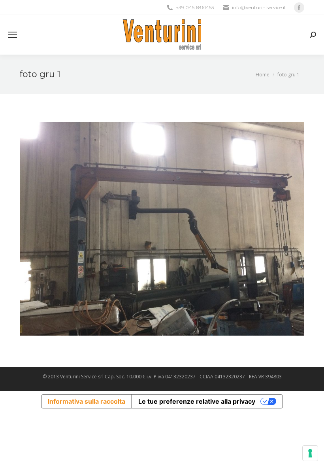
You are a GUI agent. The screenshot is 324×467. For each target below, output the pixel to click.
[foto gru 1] (162, 229)
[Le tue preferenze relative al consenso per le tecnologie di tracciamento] (310, 453)
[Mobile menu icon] (12, 35)
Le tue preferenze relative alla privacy (196, 401)
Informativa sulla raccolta (86, 401)
